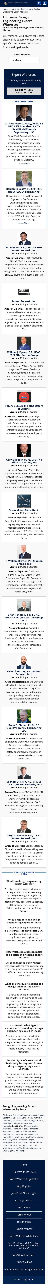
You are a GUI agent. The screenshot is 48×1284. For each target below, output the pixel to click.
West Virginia (9, 1151)
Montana (27, 1132)
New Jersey (19, 1137)
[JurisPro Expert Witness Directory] (18, 3)
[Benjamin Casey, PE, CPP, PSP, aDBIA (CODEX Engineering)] (24, 178)
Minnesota (33, 1129)
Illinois (17, 1124)
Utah (35, 1145)
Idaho (10, 1124)
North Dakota (17, 1135)
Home (5, 9)
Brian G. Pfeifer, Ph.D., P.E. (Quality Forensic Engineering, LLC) (24, 728)
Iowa (5, 1124)
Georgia (32, 1121)
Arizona (41, 1115)
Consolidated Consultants (24, 510)
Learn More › (24, 163)
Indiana (24, 1124)
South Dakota (9, 1145)
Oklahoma (22, 1140)
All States (7, 1115)
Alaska (16, 1115)
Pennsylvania (9, 1143)
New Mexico (30, 1137)
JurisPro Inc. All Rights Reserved (28, 1270)
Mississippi (17, 1132)
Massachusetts (31, 1126)
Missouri (7, 1132)
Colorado (17, 1118)
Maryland (7, 1129)
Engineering (26, 9)
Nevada (40, 1137)
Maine (15, 1129)
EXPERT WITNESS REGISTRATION (24, 91)
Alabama (23, 1115)
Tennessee (20, 1145)
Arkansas (33, 1115)
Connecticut (27, 1118)
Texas (29, 1145)
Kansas (32, 1124)
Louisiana (15, 9)
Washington (24, 1148)
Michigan (23, 1129)
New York (7, 1140)
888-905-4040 (24, 1262)
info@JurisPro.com (23, 1255)
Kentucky (7, 1126)
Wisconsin (35, 1148)
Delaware (17, 1121)
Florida (25, 1121)
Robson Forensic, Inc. (24, 301)
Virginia (6, 1148)
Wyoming (20, 1151)
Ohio (14, 1140)
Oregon (31, 1140)
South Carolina (35, 1143)
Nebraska (28, 1135)
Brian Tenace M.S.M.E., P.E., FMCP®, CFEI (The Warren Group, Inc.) (24, 618)
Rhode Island (21, 1143)
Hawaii (40, 1121)
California (7, 1118)
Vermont (14, 1148)
